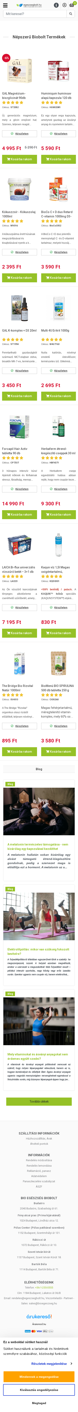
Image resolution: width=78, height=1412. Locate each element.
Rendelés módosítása (39, 1160)
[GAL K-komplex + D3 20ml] (19, 308)
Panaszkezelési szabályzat (39, 1181)
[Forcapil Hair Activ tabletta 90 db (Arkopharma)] (19, 426)
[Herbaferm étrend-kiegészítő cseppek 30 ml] (58, 426)
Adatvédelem (39, 1176)
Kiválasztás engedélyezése (39, 1390)
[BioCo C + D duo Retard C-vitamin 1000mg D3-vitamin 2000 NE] (58, 189)
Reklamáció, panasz (39, 1170)
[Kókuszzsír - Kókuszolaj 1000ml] (19, 189)
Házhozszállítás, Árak (39, 1138)
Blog (10, 784)
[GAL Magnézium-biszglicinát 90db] (19, 71)
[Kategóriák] (5, 5)
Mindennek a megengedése (39, 1376)
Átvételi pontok (39, 1143)
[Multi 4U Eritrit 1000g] (58, 308)
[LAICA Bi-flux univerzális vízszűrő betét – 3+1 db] (19, 545)
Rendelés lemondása (39, 1165)
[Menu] (56, 5)
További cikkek (39, 1101)
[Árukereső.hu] (39, 1318)
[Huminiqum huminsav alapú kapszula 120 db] (58, 71)
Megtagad (39, 1403)
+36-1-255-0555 (44, 1287)
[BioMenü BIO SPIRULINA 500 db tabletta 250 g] (58, 663)
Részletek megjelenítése (49, 1363)
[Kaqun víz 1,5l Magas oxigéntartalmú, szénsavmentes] (58, 545)
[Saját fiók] (64, 5)
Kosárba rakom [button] (21, 159)
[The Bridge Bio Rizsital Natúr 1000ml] (19, 663)
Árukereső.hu (39, 1324)
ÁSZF (39, 1186)
